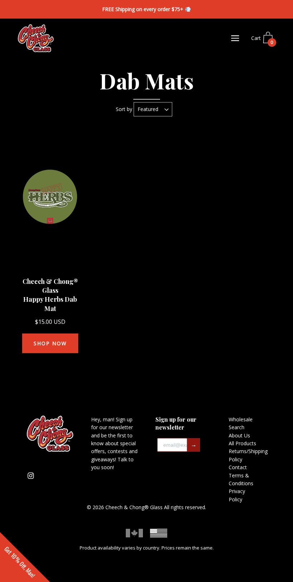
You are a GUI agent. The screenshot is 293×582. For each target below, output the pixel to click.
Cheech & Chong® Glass (50, 286)
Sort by (124, 109)
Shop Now (50, 343)
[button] (25, 557)
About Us (239, 435)
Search (236, 427)
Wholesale (241, 419)
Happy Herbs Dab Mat (50, 303)
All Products (242, 443)
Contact (238, 467)
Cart (262, 40)
